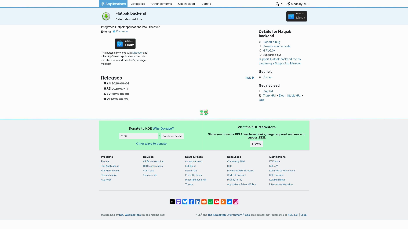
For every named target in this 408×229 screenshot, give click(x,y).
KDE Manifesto (277, 179)
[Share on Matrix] (172, 200)
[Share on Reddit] (204, 200)
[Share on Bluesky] (184, 200)
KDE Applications (110, 166)
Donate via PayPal (172, 136)
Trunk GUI (269, 95)
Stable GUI (294, 95)
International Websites (281, 184)
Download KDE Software (240, 170)
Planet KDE (191, 170)
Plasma (105, 161)
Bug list (268, 91)
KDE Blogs (190, 166)
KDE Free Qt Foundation (282, 170)
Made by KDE (300, 4)
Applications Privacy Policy (241, 184)
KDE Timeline (276, 175)
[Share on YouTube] (216, 200)
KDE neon (106, 179)
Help (229, 166)
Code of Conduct (236, 175)
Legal (303, 214)
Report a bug (271, 42)
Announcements (194, 161)
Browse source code (276, 46)
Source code (150, 175)
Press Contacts (193, 175)
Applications (113, 5)
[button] (279, 4)
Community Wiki (236, 161)
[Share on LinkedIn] (197, 200)
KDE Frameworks (110, 170)
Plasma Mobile (109, 175)
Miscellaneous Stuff (195, 179)
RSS (248, 77)
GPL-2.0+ (269, 50)
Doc (281, 95)
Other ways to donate (151, 143)
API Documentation (153, 161)
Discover (122, 31)
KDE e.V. (273, 166)
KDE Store (274, 161)
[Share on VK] (229, 200)
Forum (267, 77)
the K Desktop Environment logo (229, 214)
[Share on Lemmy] (210, 200)
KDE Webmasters (130, 214)
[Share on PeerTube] (223, 200)
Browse (256, 143)
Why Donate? (163, 128)
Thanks (189, 184)
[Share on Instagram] (235, 200)
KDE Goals (148, 170)
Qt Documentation (153, 166)
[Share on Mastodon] (178, 200)
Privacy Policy (234, 179)
